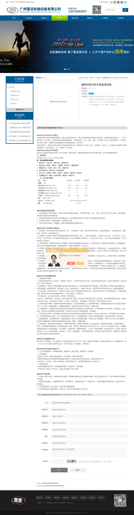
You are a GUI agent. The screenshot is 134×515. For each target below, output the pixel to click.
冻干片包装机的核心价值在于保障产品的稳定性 (20, 124)
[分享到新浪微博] (118, 2)
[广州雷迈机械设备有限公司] (53, 9)
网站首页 (39, 497)
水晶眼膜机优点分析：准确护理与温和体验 (20, 128)
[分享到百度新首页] (121, 2)
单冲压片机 (13, 103)
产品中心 (91, 77)
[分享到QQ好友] (125, 2)
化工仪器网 (61, 502)
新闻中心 (44, 18)
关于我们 (100, 497)
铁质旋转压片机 (14, 95)
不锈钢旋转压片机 (15, 91)
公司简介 (29, 18)
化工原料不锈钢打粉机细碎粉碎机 (53, 486)
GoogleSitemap (69, 502)
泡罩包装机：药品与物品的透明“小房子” (20, 141)
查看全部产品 (19, 109)
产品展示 (60, 18)
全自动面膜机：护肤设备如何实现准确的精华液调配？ (20, 136)
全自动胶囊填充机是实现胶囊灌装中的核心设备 (20, 132)
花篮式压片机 (14, 99)
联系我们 (121, 18)
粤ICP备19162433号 (82, 513)
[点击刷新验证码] (71, 461)
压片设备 (11, 87)
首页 (13, 18)
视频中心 (90, 18)
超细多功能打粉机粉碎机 (50, 483)
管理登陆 (49, 502)
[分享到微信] (114, 2)
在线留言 (105, 18)
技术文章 (75, 18)
